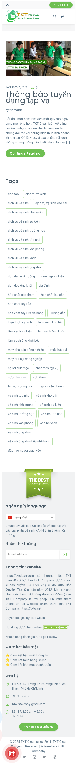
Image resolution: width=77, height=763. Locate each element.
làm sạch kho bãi (50, 322)
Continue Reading (25, 153)
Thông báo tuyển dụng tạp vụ (38, 97)
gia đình (44, 286)
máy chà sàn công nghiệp (26, 350)
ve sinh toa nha (18, 395)
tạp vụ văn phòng (52, 386)
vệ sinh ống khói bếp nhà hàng (29, 441)
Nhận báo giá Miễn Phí (39, 727)
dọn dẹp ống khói (20, 286)
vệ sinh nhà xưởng (20, 405)
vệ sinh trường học (21, 414)
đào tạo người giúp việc (24, 450)
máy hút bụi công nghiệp (25, 359)
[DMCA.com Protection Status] (56, 627)
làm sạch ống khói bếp (24, 340)
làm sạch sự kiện (20, 331)
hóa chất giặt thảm (21, 295)
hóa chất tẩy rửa (19, 304)
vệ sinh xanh (48, 423)
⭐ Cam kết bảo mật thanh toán (28, 665)
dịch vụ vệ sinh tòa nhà (24, 240)
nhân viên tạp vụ (47, 368)
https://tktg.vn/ (31, 608)
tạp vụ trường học (20, 386)
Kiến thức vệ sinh (20, 322)
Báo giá (63, 5)
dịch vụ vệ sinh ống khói (24, 267)
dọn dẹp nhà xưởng (21, 276)
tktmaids (16, 110)
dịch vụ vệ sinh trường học (26, 231)
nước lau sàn (17, 377)
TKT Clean (37, 618)
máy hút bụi (58, 350)
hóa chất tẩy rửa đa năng (25, 313)
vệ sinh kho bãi (46, 395)
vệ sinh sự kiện (50, 405)
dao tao (13, 194)
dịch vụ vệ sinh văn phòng (26, 249)
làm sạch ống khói (51, 331)
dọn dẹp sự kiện (52, 276)
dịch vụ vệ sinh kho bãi (51, 203)
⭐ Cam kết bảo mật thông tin (27, 655)
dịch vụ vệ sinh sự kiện (24, 221)
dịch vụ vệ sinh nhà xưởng (26, 212)
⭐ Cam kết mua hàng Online (26, 660)
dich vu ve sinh (35, 194)
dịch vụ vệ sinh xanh (22, 258)
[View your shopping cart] (62, 16)
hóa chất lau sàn (52, 295)
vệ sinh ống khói (19, 432)
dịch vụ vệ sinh (18, 203)
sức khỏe (39, 377)
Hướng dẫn (57, 313)
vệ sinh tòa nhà (51, 414)
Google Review (46, 637)
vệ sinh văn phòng (20, 423)
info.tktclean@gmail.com (28, 704)
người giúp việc (18, 368)
